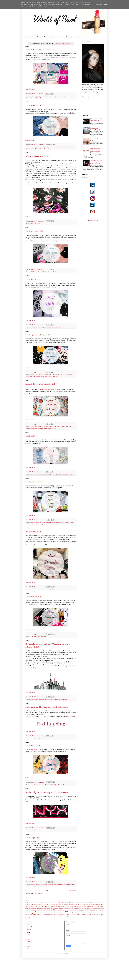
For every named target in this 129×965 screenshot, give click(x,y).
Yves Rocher (39, 97)
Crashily (32, 327)
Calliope (43, 147)
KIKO (68, 522)
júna (28, 929)
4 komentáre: (40, 424)
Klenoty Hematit (92, 908)
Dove (91, 904)
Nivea (63, 96)
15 (28, 949)
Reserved (44, 914)
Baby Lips (38, 884)
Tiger (47, 916)
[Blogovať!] (48, 94)
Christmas (47, 699)
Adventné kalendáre (35, 96)
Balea (41, 96)
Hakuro (98, 906)
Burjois (39, 147)
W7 (70, 916)
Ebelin (47, 147)
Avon (32, 474)
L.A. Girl (102, 908)
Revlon (59, 784)
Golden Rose (51, 374)
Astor (54, 902)
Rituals (69, 96)
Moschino (30, 912)
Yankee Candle (46, 148)
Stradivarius (65, 474)
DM (44, 96)
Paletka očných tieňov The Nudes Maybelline (96, 119)
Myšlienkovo (69, 37)
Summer (97, 914)
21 (28, 937)
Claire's (35, 474)
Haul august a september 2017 (38, 334)
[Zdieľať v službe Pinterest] (53, 94)
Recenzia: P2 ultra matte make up (96, 139)
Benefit (32, 699)
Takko (45, 376)
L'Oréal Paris (57, 147)
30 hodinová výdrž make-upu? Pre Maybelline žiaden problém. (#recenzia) (96, 162)
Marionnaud (69, 147)
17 (28, 944)
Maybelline (70, 374)
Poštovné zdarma (94, 912)
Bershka (32, 374)
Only (75, 912)
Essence (51, 426)
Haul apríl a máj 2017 (34, 481)
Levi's (66, 374)
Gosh (36, 327)
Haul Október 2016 (33, 745)
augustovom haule (34, 750)
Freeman (53, 906)
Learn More (99, 4)
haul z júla (36, 841)
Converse (53, 904)
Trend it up (33, 97)
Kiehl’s (61, 426)
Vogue (67, 916)
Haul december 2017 (34, 105)
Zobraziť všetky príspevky (63, 43)
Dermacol (48, 522)
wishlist (81, 916)
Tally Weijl (37, 148)
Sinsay (33, 148)
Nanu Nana (49, 327)
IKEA (38, 784)
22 (28, 934)
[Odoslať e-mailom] (46, 94)
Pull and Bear (60, 474)
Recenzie (78, 37)
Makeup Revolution (56, 96)
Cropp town (64, 904)
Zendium (27, 917)
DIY (76, 904)
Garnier (67, 906)
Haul (45, 37)
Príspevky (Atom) (38, 893)
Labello (44, 910)
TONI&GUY (52, 916)
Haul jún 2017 (31, 435)
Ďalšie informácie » (30, 89)
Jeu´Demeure (61, 908)
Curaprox (54, 884)
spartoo (75, 914)
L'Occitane (65, 426)
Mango (42, 636)
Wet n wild (76, 916)
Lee (49, 910)
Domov (26, 37)
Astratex (57, 902)
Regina (30, 376)
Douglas (47, 426)
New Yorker (58, 912)
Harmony (39, 474)
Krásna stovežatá (94, 128)
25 (28, 924)
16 (28, 946)
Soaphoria (28, 97)
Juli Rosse (60, 374)
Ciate (44, 426)
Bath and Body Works (40, 522)
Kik (63, 374)
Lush (51, 96)
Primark (30, 524)
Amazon (32, 426)
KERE (41, 327)
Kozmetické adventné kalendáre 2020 (40, 49)
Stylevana (93, 914)
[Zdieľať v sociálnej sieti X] (49, 94)
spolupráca (79, 914)
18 (28, 941)
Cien (43, 374)
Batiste (41, 884)
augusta (29, 926)
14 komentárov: (40, 144)
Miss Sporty (47, 784)
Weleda (72, 916)
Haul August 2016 (33, 837)
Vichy (41, 524)
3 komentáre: (40, 93)
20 (28, 939)
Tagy (84, 37)
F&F (50, 147)
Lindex (72, 522)
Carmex (35, 904)
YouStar (66, 699)
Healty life (53, 37)
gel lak (72, 906)
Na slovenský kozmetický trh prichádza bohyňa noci (46, 792)
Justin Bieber (73, 908)
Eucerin (32, 906)
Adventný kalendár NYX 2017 (37, 156)
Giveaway (39, 37)
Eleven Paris (97, 904)
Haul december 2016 (34, 531)
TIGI (49, 916)
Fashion (32, 37)
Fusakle (56, 906)
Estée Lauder (56, 426)
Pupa (34, 524)
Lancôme (47, 96)
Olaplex (72, 912)
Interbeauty (42, 784)
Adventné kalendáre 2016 (46, 389)
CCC (32, 636)
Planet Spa (88, 912)
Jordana (65, 908)
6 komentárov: (40, 221)
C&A (36, 374)
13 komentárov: (40, 827)
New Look (53, 912)
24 (28, 932)
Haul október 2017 (33, 279)
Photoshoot (83, 912)
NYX (66, 96)
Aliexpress (33, 147)
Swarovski (31, 886)
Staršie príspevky (72, 890)
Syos (35, 886)
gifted (75, 906)
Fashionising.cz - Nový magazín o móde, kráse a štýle (46, 706)
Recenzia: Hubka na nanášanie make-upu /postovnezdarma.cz (95, 149)
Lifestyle (61, 37)
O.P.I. (70, 912)
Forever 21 (62, 884)
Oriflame (55, 784)
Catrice (39, 374)
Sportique (38, 524)
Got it (106, 4)
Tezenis (44, 916)
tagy (28, 916)
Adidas (31, 902)
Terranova (50, 271)
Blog (98, 902)
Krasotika (98, 908)
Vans (41, 148)
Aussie (60, 902)
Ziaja (44, 524)
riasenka (50, 914)
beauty (84, 902)
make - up (68, 910)
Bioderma (95, 902)
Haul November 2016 (34, 596)
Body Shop (40, 426)
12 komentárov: (40, 634)
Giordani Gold (57, 522)
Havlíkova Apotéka (32, 908)
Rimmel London (36, 376)
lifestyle (70, 426)
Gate (70, 906)
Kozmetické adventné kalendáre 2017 (40, 383)
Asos (36, 426)
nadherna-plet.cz (41, 912)
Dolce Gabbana (36, 589)
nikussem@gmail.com (92, 220)
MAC (65, 147)
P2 (80, 912)
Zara (103, 916)
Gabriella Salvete (44, 589)
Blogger (68, 953)
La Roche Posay (39, 910)
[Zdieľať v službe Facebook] (51, 94)
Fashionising (72, 716)
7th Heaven (27, 902)
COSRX (56, 904)
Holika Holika (43, 908)
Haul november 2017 (34, 231)
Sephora (42, 376)
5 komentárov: (40, 735)
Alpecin (46, 902)
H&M (55, 374)
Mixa (100, 910)
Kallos (77, 908)
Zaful (100, 916)
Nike (61, 912)
